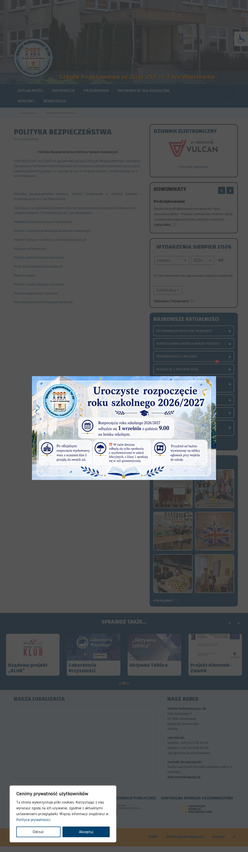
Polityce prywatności (33, 819)
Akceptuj (86, 832)
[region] (63, 814)
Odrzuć (38, 832)
